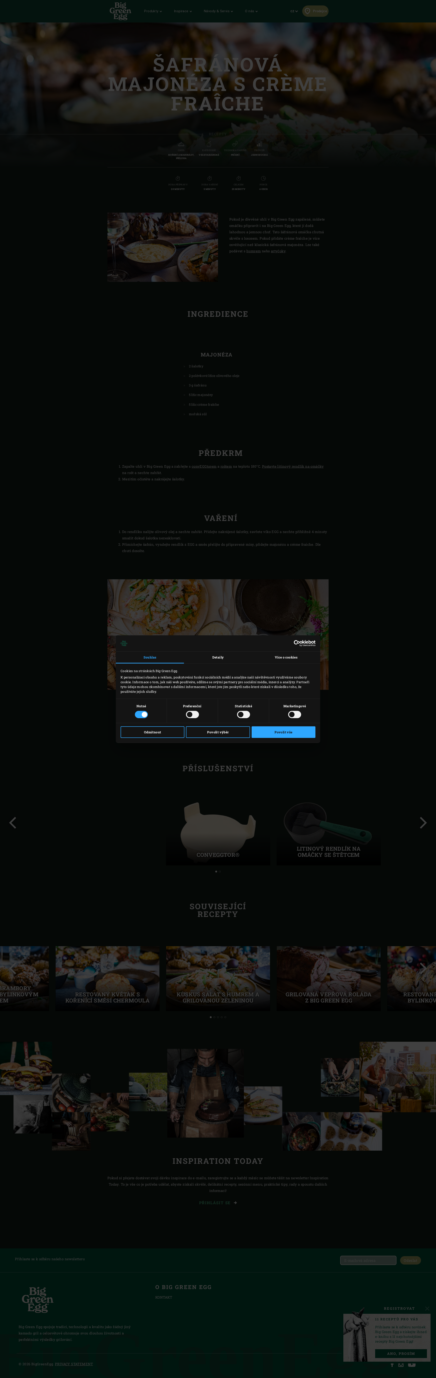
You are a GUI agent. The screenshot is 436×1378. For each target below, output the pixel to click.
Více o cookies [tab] (286, 657)
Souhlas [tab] (150, 657)
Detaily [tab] (218, 657)
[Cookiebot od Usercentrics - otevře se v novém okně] (295, 643)
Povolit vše (283, 732)
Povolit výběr (218, 732)
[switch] (192, 714)
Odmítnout (152, 732)
